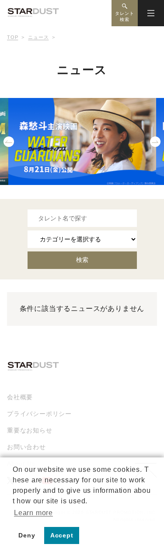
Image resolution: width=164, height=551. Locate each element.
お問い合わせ (26, 447)
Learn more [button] (33, 512)
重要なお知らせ (29, 430)
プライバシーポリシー (39, 414)
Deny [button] (26, 535)
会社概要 (20, 397)
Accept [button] (61, 535)
